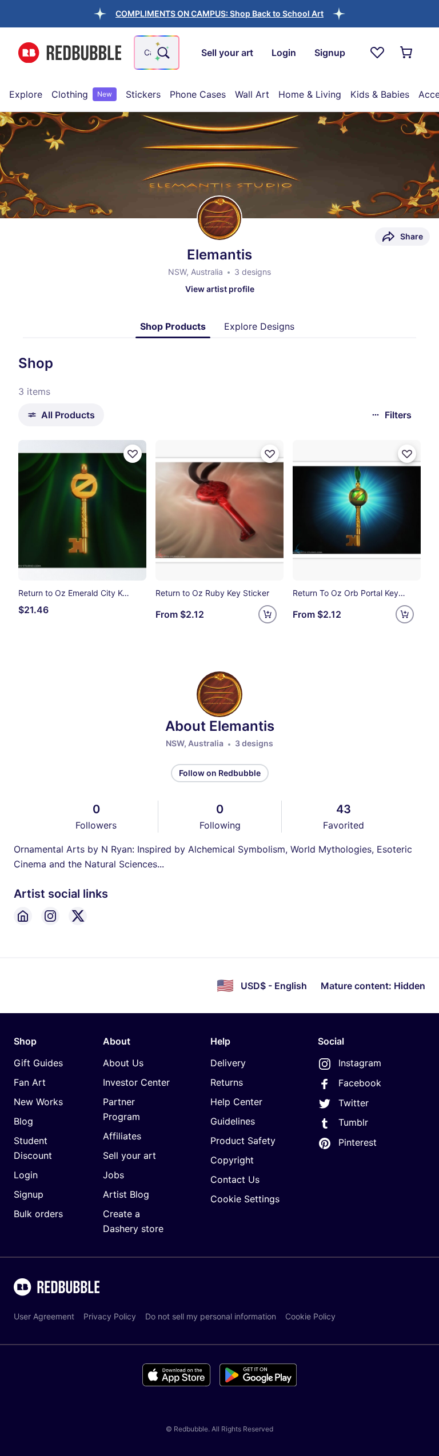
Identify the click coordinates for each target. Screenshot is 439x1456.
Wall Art (252, 94)
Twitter (353, 1103)
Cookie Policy (310, 1316)
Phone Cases (198, 94)
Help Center (236, 1101)
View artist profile (219, 289)
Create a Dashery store (133, 1221)
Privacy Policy (109, 1316)
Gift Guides (38, 1063)
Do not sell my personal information (210, 1316)
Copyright (232, 1160)
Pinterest (357, 1142)
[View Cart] (407, 52)
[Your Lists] (377, 52)
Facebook (359, 1083)
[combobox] (156, 53)
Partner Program (121, 1109)
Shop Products (173, 326)
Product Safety (243, 1140)
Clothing (81, 94)
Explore (25, 94)
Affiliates (122, 1136)
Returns (226, 1082)
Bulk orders (38, 1213)
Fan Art (30, 1082)
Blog (23, 1121)
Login (26, 1175)
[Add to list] (132, 454)
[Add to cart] (267, 614)
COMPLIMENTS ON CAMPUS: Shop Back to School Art (219, 13)
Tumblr (353, 1122)
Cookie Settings (245, 1199)
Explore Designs (259, 326)
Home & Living (309, 94)
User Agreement (44, 1316)
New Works (38, 1101)
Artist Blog (126, 1194)
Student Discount (33, 1148)
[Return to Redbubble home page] (69, 52)
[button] (219, 13)
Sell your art (129, 1155)
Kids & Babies (379, 94)
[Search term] (162, 52)
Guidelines (232, 1121)
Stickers (143, 94)
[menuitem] (25, 94)
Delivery (228, 1063)
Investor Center (136, 1082)
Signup (28, 1194)
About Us (123, 1063)
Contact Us (235, 1179)
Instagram (359, 1063)
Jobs (113, 1175)
